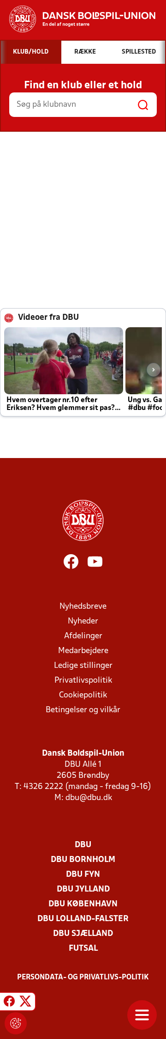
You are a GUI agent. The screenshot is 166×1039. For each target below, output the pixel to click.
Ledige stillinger (83, 666)
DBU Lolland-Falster (83, 919)
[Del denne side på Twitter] (25, 1003)
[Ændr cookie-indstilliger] (16, 1023)
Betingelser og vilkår (83, 710)
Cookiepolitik (83, 695)
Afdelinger (83, 636)
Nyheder (83, 621)
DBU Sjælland (83, 934)
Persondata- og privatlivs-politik (83, 977)
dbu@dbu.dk (88, 798)
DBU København (83, 904)
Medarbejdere (83, 651)
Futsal (83, 949)
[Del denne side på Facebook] (9, 1003)
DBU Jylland (83, 889)
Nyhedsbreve (83, 607)
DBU (83, 845)
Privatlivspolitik (83, 681)
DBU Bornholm (83, 860)
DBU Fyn (83, 875)
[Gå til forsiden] (77, 19)
